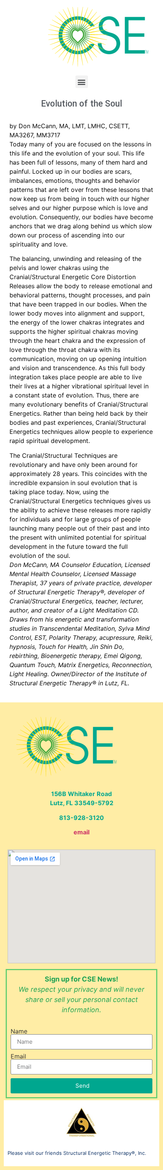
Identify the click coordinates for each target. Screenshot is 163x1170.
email (81, 832)
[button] (81, 81)
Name (19, 1031)
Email (18, 1056)
